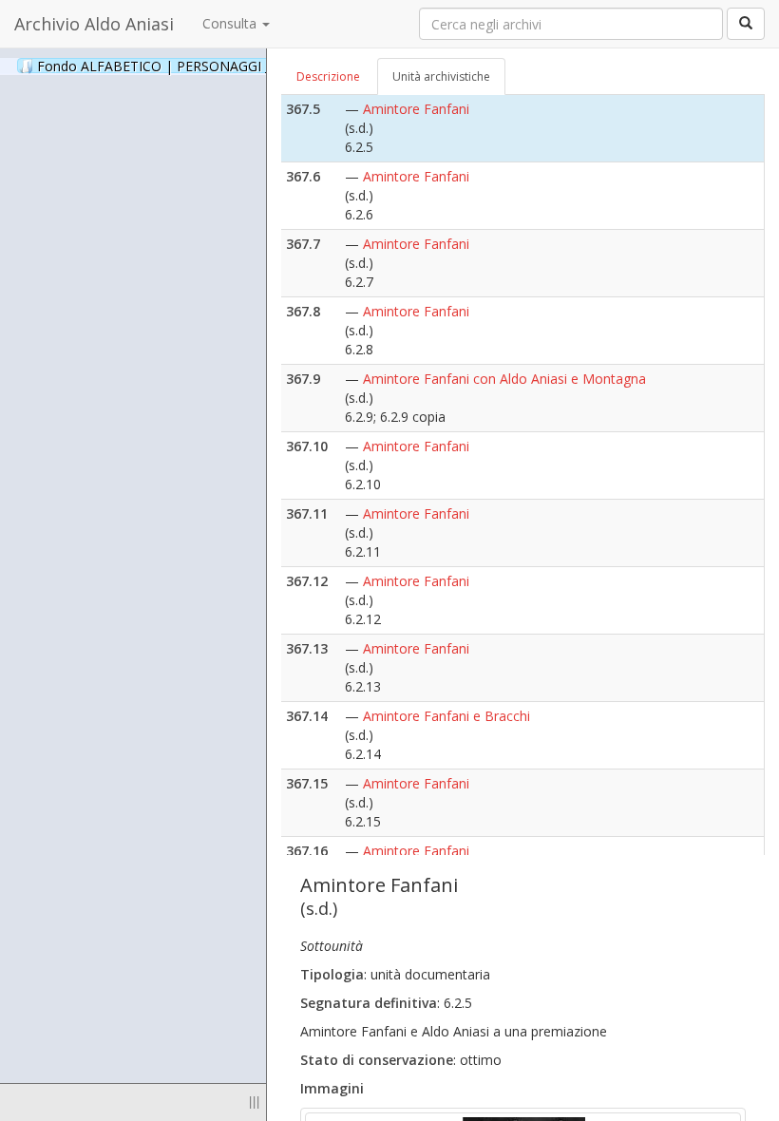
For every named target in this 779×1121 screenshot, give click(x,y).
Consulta (231, 23)
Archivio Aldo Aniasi (94, 23)
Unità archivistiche (441, 76)
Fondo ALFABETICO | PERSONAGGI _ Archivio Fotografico (239, 65)
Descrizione (328, 76)
